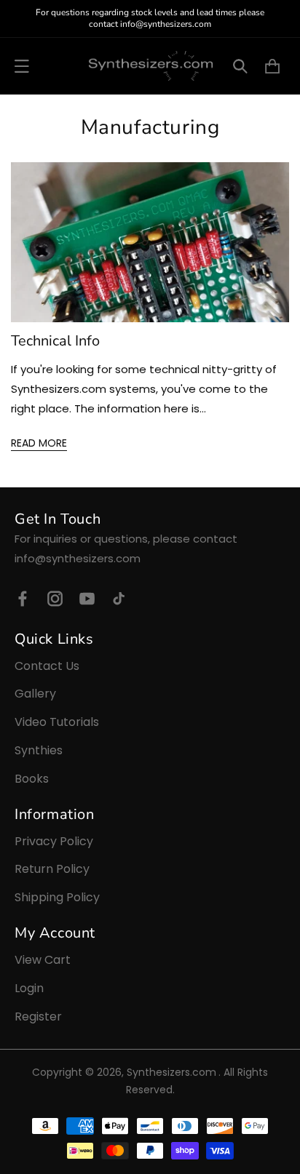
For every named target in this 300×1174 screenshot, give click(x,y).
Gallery (35, 693)
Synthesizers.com (171, 1072)
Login (29, 988)
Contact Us (47, 666)
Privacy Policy (54, 841)
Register (38, 1016)
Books (32, 778)
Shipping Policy (57, 897)
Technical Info (55, 341)
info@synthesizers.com (78, 558)
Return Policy (52, 868)
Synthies (39, 750)
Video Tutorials (57, 722)
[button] (22, 66)
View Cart (43, 959)
